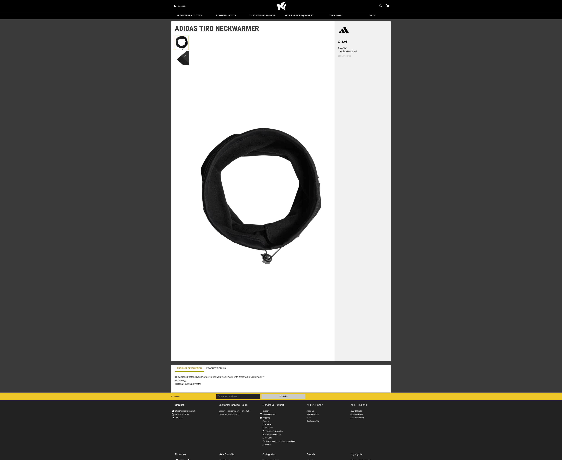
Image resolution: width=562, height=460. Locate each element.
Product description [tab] (189, 368)
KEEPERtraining (357, 418)
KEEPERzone (359, 404)
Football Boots (226, 15)
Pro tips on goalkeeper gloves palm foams (279, 441)
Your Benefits (226, 454)
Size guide (267, 424)
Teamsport (336, 15)
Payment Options (269, 414)
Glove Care (267, 438)
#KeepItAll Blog (357, 414)
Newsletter (175, 396)
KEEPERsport (315, 404)
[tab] (182, 43)
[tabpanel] (222, 382)
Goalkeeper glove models (273, 431)
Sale (372, 15)
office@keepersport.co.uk (185, 411)
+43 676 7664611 (182, 414)
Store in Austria (313, 414)
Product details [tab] (216, 368)
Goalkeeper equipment (299, 15)
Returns (266, 421)
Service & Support (273, 404)
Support (266, 411)
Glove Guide (268, 428)
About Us (310, 411)
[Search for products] (381, 6)
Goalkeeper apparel (262, 15)
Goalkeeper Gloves (189, 15)
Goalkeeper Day (313, 421)
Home (281, 6)
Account (181, 6)
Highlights (356, 454)
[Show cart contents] (388, 6)
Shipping (266, 418)
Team (309, 418)
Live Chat (179, 418)
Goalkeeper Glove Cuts (272, 435)
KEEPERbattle (356, 411)
